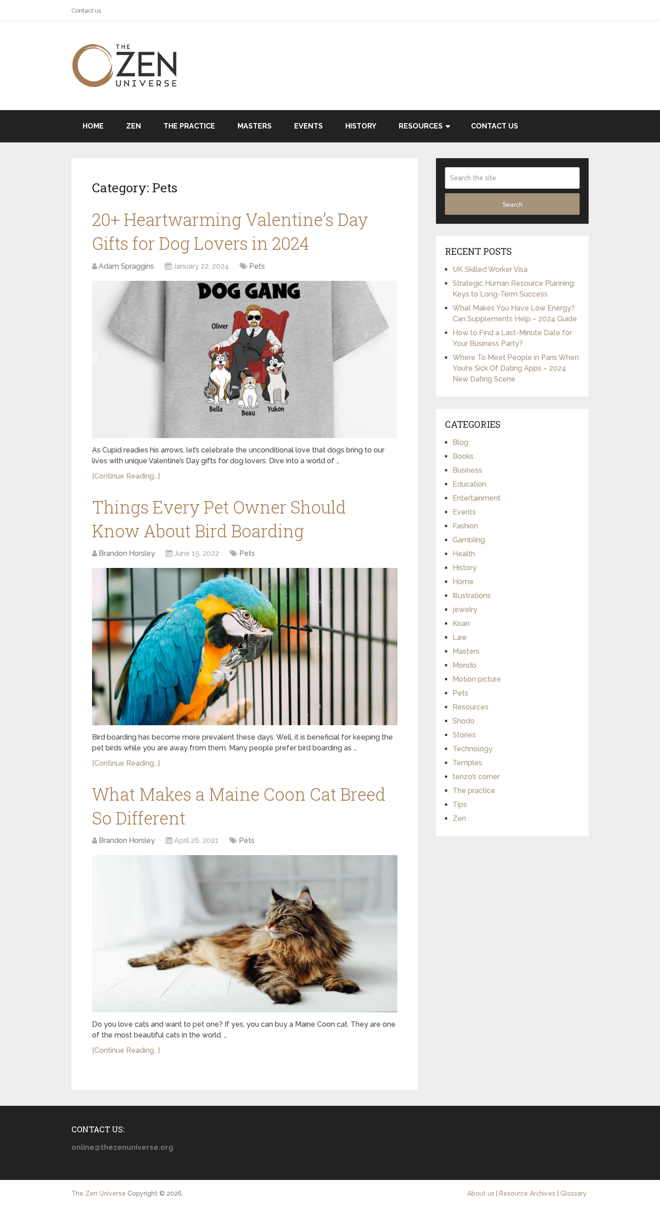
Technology (473, 749)
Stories (464, 735)
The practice (189, 126)
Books (463, 456)
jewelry (465, 609)
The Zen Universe (98, 1193)
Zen (133, 126)
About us (480, 1193)
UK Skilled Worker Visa (490, 269)
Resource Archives (527, 1193)
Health (464, 554)
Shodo (464, 721)
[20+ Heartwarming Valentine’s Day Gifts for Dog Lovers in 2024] (244, 359)
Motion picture (477, 679)
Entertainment (477, 498)
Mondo (464, 665)
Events (308, 126)
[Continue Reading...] (126, 476)
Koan (461, 623)
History (360, 126)
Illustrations (472, 595)
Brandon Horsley (127, 553)
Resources (421, 126)
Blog (460, 442)
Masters (255, 126)
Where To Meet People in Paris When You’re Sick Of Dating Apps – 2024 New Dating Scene (516, 368)
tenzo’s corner (476, 776)
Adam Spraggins (126, 266)
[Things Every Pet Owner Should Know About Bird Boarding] (244, 646)
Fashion (465, 526)
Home (93, 126)
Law (460, 637)
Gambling (469, 540)
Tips (460, 804)
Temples (467, 762)
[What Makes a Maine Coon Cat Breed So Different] (244, 933)
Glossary (573, 1193)
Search (512, 204)
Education (469, 484)
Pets (257, 266)
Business (467, 470)
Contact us (86, 10)
